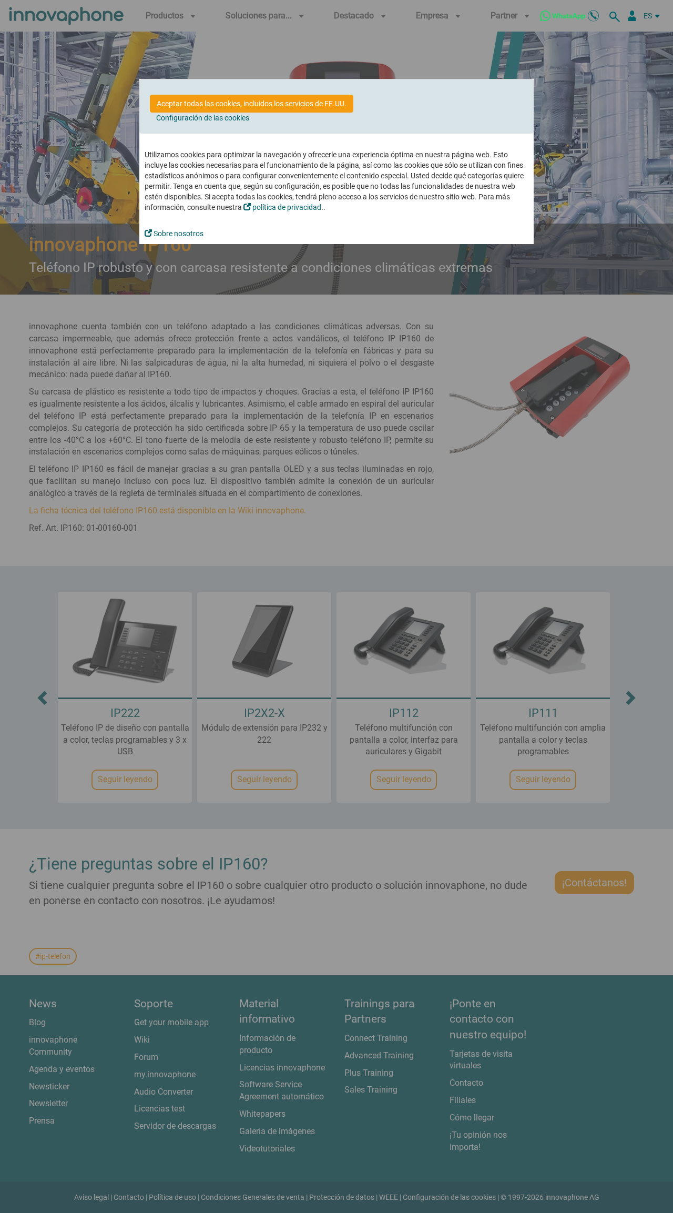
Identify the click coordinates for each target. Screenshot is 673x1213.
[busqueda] (616, 15)
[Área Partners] (632, 15)
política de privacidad (286, 207)
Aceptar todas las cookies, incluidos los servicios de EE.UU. (251, 103)
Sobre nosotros (177, 233)
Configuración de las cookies (202, 118)
